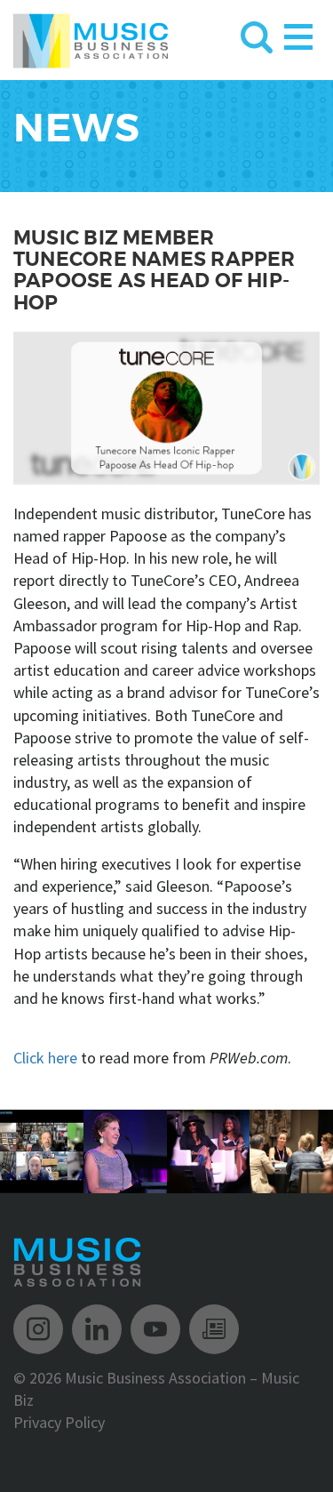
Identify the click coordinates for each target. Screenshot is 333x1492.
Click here (45, 1057)
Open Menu (298, 33)
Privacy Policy (59, 1422)
